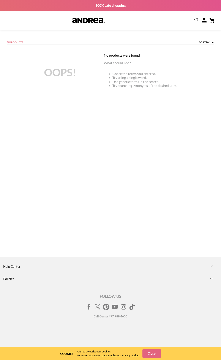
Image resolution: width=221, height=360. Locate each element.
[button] (196, 20)
